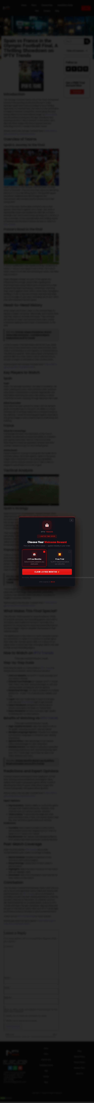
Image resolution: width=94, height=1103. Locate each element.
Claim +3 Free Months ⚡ (47, 572)
